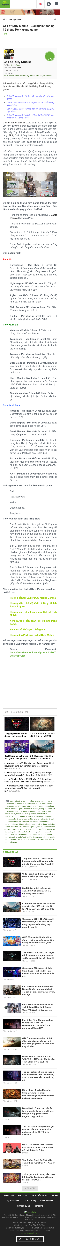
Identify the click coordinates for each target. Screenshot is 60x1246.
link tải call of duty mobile (26, 814)
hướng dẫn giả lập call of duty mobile (22, 832)
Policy (37, 1233)
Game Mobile (46, 1201)
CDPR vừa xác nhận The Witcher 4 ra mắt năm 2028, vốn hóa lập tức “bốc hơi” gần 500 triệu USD (41, 757)
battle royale (19, 804)
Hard (5, 34)
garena (37, 801)
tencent (44, 801)
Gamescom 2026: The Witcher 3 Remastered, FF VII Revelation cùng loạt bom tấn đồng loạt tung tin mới (29, 766)
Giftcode (22, 1195)
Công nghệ (30, 1201)
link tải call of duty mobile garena (23, 827)
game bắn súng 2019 (30, 806)
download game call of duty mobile (24, 809)
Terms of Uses (27, 1233)
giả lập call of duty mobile (27, 829)
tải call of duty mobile (33, 804)
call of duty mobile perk (30, 839)
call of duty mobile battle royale (23, 816)
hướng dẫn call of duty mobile (25, 824)
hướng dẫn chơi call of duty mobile (28, 811)
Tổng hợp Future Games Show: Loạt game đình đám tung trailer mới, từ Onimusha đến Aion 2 (16, 734)
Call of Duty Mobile (17, 62)
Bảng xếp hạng (39, 1195)
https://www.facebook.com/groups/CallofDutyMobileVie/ (28, 75)
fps (32, 801)
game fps (26, 801)
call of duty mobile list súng (28, 837)
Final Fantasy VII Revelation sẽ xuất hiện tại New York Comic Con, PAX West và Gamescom (37, 1007)
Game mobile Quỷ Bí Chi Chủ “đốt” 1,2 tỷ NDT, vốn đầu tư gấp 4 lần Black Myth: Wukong (38, 1059)
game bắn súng (16, 801)
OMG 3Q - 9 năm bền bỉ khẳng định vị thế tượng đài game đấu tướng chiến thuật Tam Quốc (38, 940)
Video (55, 1195)
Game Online (23, 1206)
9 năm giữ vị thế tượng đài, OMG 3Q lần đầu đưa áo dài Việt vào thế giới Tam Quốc (38, 1177)
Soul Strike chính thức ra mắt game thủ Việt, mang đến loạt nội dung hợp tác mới (17, 757)
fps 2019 (18, 806)
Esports (39, 1206)
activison (25, 822)
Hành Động (16, 65)
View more (30, 1188)
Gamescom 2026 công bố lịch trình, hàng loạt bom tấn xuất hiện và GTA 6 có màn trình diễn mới (29, 788)
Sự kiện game (13, 1201)
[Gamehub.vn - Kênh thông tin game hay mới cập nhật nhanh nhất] (5, 3)
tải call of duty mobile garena (28, 819)
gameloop (34, 822)
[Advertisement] (30, 684)
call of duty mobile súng (27, 834)
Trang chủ (8, 1195)
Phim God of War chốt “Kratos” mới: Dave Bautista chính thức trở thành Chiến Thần (37, 1147)
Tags (7, 801)
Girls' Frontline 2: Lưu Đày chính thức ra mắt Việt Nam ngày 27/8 (42, 734)
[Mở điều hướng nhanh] (55, 19)
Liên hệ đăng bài (32, 1239)
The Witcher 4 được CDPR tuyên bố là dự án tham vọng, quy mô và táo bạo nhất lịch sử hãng (38, 955)
